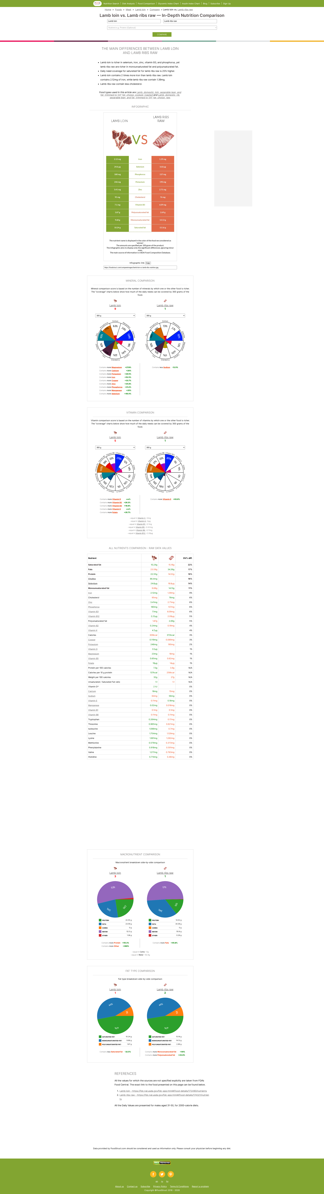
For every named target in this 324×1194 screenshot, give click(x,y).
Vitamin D (93, 649)
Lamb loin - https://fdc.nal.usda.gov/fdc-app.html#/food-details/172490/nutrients (163, 1091)
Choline (92, 578)
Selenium (92, 583)
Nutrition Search (111, 3)
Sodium (91, 696)
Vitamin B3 (93, 611)
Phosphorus (93, 607)
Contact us (132, 1186)
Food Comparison (146, 3)
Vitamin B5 (140, 527)
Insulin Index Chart (191, 3)
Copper (91, 639)
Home (108, 9)
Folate (91, 663)
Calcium (92, 691)
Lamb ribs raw (185, 9)
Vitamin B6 (141, 530)
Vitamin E (92, 700)
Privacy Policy (160, 1186)
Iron (90, 593)
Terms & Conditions (179, 1186)
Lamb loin (140, 9)
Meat (128, 9)
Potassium (93, 644)
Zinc (90, 602)
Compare (155, 9)
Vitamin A (142, 521)
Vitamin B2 (93, 625)
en (157, 1181)
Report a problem (200, 1186)
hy (167, 1181)
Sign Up (227, 3)
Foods (118, 9)
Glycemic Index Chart (168, 3)
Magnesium (93, 653)
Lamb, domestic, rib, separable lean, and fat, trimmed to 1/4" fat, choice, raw (145, 96)
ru (162, 1181)
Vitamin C (142, 518)
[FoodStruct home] (98, 5)
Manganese (93, 705)
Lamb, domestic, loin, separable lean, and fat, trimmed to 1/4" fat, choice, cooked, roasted (140, 93)
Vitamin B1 (141, 524)
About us (119, 1186)
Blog (205, 3)
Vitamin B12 (141, 533)
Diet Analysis (128, 3)
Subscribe (215, 3)
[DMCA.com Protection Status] (162, 1164)
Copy (148, 263)
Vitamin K (92, 630)
